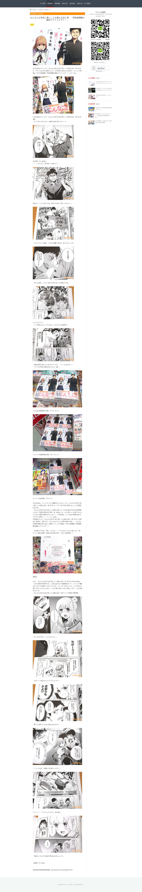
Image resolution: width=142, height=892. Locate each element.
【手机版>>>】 (47, 9)
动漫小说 (79, 3)
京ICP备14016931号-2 (79, 884)
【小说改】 (40, 9)
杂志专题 (72, 3)
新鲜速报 (57, 3)
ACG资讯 (42, 3)
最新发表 (50, 3)
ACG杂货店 (87, 3)
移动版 (107, 39)
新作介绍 (64, 3)
